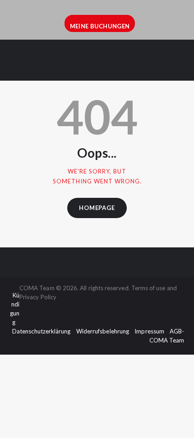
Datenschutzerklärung (41, 331)
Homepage (97, 207)
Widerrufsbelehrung (102, 331)
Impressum (149, 331)
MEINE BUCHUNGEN (100, 26)
